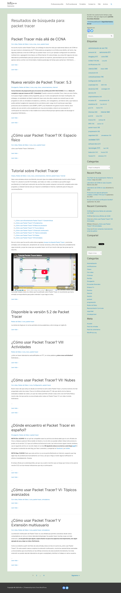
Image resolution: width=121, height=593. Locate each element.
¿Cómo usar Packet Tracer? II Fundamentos (29, 223)
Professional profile (57, 4)
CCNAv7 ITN (93, 61)
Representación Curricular (95, 308)
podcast (89, 299)
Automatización (92, 263)
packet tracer (45, 44)
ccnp (34, 44)
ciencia (93, 69)
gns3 (90, 108)
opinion (100, 123)
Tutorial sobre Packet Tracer (34, 171)
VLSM (89, 211)
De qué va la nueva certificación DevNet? (100, 200)
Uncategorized (91, 314)
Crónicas (90, 275)
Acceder (89, 323)
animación (92, 52)
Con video (14, 44)
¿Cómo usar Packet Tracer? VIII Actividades (29, 238)
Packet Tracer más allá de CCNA (38, 39)
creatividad (93, 85)
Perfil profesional (71, 4)
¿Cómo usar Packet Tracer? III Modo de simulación (31, 225)
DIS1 (104, 85)
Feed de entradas (92, 326)
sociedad (94, 140)
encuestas (92, 100)
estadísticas (92, 104)
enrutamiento (104, 100)
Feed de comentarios (93, 329)
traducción (93, 152)
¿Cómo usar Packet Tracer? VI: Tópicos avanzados (31, 233)
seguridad (93, 135)
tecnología (94, 148)
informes (92, 112)
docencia (93, 89)
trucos (104, 152)
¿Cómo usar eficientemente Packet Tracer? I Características (34, 220)
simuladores (46, 499)
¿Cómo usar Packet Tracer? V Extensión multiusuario (32, 230)
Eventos (89, 290)
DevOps (89, 278)
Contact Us (91, 4)
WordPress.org (91, 332)
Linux (99, 116)
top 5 (105, 148)
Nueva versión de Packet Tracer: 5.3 (41, 82)
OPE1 (91, 124)
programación (94, 131)
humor (99, 108)
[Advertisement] (25, 205)
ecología (106, 89)
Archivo (105, 4)
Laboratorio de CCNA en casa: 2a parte (99, 183)
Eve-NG (103, 104)
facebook (60, 448)
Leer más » (14, 65)
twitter (68, 448)
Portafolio (83, 4)
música (91, 120)
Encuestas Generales (93, 284)
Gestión (89, 296)
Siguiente (76, 575)
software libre (94, 144)
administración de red (97, 48)
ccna (30, 44)
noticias (102, 120)
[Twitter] (91, 30)
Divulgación (15, 87)
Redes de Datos (23, 44)
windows (102, 156)
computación (93, 73)
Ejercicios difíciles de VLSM (101, 216)
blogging (93, 56)
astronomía (105, 52)
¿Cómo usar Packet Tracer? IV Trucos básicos (29, 228)
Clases (13, 176)
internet (55, 87)
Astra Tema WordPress (39, 587)
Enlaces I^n (90, 287)
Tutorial (62, 176)
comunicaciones (47, 87)
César (89, 219)
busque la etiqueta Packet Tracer (54, 242)
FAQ (99, 4)
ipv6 (90, 116)
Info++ (12, 3)
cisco (38, 44)
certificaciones (94, 64)
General (89, 293)
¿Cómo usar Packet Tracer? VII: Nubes (27, 235)
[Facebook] (88, 30)
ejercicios (92, 93)
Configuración (37, 385)
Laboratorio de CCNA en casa (96, 188)
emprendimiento (95, 96)
